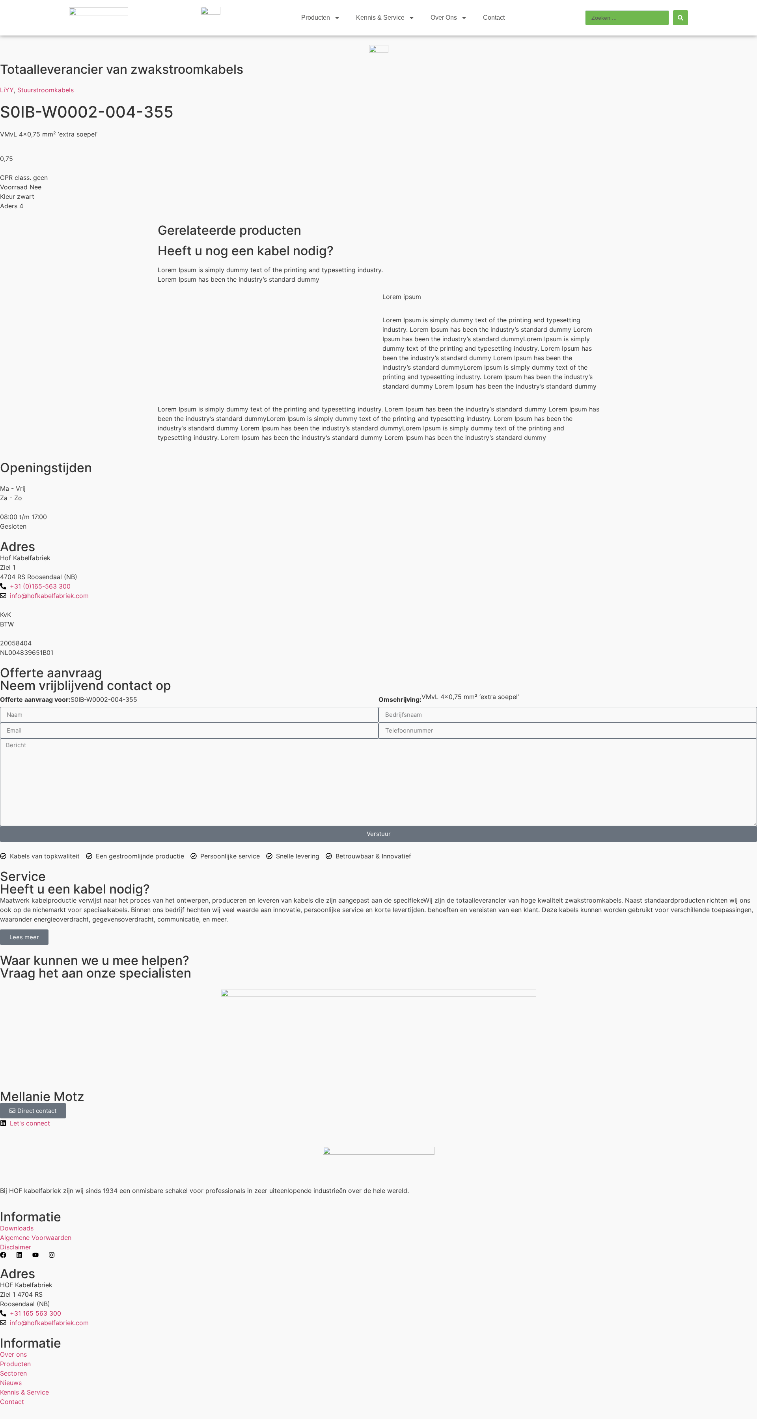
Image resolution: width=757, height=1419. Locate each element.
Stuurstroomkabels (45, 90)
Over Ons (444, 17)
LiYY (7, 90)
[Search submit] (680, 17)
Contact (494, 17)
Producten (315, 17)
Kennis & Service (380, 17)
